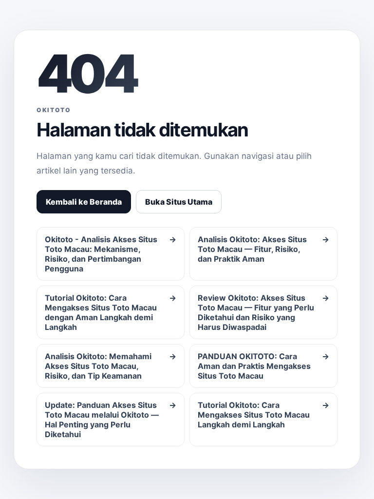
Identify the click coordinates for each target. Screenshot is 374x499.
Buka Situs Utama (178, 202)
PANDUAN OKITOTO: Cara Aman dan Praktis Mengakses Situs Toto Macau (263, 366)
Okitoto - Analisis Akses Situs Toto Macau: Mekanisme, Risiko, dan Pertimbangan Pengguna (110, 253)
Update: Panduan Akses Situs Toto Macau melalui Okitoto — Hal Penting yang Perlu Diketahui (110, 419)
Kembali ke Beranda (84, 202)
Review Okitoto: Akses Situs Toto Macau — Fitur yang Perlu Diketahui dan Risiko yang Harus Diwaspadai (263, 312)
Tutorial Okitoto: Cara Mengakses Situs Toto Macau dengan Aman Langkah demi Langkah (110, 312)
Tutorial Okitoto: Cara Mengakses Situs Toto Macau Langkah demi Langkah (263, 414)
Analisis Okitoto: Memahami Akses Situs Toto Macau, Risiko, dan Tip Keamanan (110, 366)
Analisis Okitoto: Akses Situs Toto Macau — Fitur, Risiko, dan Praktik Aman (263, 249)
